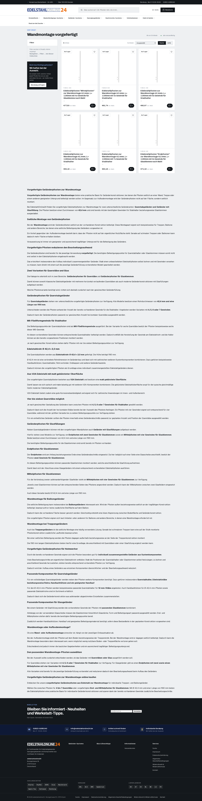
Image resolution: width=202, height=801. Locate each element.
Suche (155, 748)
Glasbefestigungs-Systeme (53, 18)
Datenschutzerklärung (160, 755)
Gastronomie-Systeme (113, 18)
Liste (169, 43)
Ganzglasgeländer (93, 18)
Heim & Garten (148, 18)
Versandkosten (129, 748)
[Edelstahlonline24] (47, 10)
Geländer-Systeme (75, 18)
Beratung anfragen (38, 85)
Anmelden (137, 711)
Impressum (156, 752)
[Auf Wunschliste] (94, 52)
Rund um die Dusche (36, 23)
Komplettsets (33, 18)
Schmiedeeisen (132, 18)
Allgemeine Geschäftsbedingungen (161, 760)
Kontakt (155, 770)
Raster (162, 43)
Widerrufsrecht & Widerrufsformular (159, 765)
